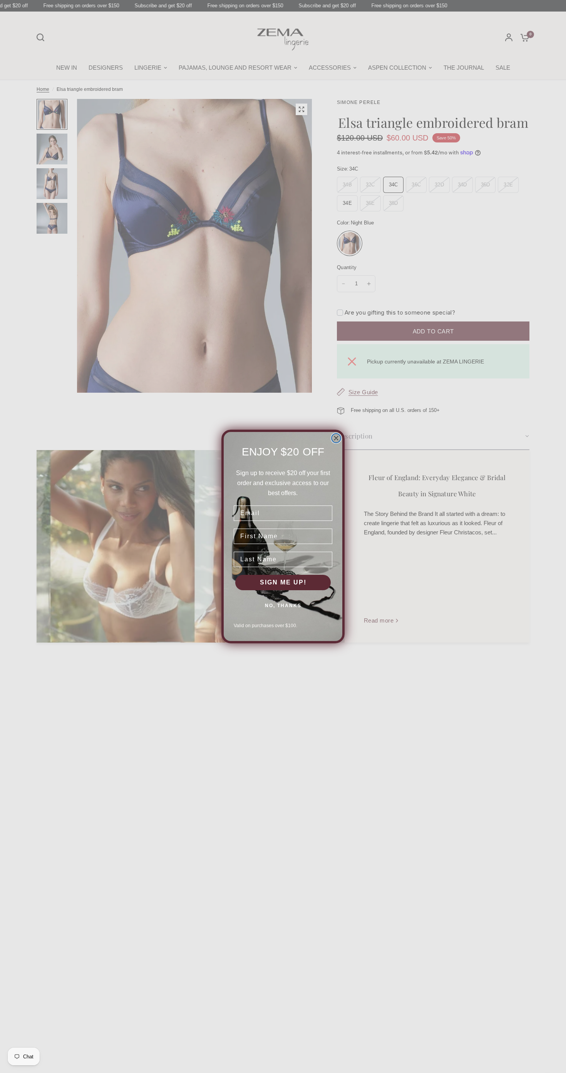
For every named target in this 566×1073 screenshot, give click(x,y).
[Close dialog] (336, 438)
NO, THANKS (283, 605)
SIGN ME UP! (283, 582)
